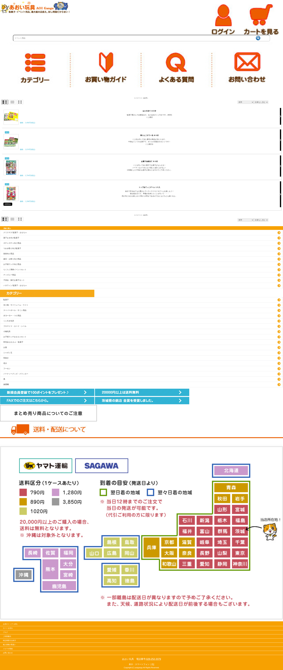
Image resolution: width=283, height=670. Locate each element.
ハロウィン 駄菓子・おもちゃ (15, 285)
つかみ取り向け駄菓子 (12, 248)
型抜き (6, 358)
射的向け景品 (8, 254)
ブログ (5, 632)
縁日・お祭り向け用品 (12, 259)
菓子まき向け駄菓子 (11, 238)
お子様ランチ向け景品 (12, 264)
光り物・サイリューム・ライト (15, 305)
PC (153, 664)
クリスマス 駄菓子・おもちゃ (15, 232)
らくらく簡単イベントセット (14, 270)
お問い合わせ (8, 653)
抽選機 (6, 384)
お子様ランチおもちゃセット (14, 337)
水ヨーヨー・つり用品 (12, 316)
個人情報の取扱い (9, 644)
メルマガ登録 (8, 649)
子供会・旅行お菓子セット (14, 280)
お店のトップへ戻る (10, 624)
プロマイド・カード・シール (14, 326)
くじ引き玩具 (8, 321)
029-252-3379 (153, 659)
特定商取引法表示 (9, 640)
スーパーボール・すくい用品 (14, 310)
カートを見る (8, 628)
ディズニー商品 (9, 275)
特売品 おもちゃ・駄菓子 (13, 342)
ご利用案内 (7, 636)
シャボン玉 (7, 353)
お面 (5, 347)
